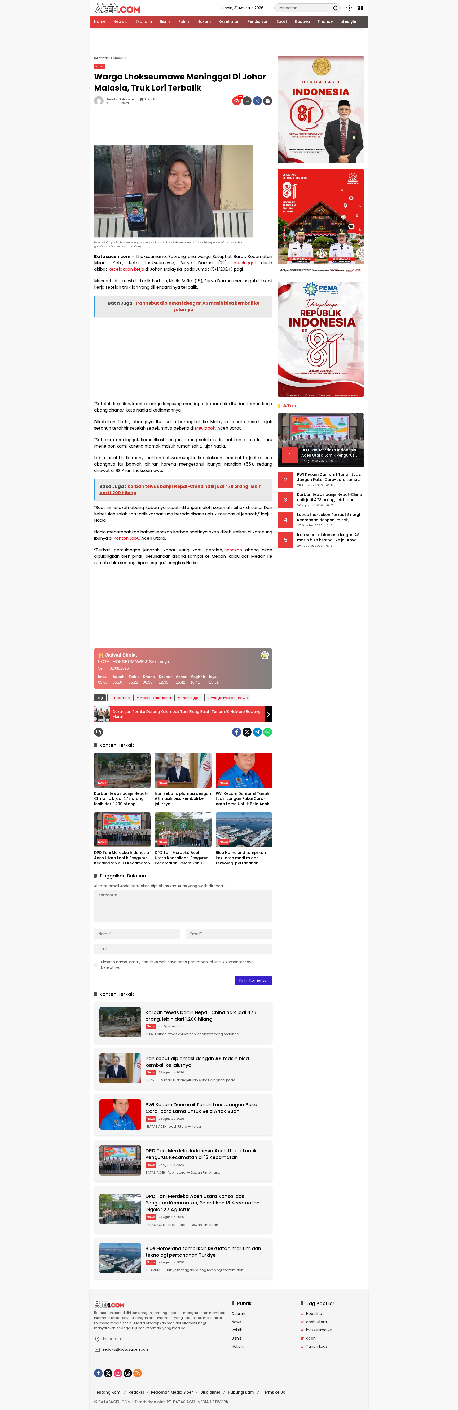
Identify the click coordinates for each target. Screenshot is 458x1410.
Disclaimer (210, 1392)
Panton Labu (126, 538)
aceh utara (316, 1321)
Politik (237, 1330)
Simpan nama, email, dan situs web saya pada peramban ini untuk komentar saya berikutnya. (177, 964)
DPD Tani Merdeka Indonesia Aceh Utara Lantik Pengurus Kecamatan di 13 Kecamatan (122, 857)
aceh (311, 1338)
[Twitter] (247, 732)
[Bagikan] (257, 100)
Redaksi (136, 1392)
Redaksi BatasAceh (120, 99)
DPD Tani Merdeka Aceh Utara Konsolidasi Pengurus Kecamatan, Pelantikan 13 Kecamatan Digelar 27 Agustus (181, 858)
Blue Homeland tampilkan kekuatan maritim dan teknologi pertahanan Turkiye (241, 858)
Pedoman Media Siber (172, 1392)
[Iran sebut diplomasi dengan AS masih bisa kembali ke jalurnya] (183, 770)
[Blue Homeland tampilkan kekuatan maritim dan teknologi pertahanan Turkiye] (244, 829)
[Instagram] (118, 1373)
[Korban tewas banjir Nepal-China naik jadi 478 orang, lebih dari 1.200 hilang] (122, 770)
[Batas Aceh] (118, 7)
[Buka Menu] (361, 8)
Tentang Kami (107, 1392)
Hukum (238, 1346)
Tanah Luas (316, 1346)
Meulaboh (205, 428)
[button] (335, 7)
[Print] (267, 100)
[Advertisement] (229, 41)
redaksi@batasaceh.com (126, 1349)
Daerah (238, 1313)
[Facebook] (236, 732)
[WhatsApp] (267, 732)
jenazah (234, 550)
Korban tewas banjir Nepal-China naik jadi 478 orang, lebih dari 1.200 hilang (121, 798)
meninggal (245, 263)
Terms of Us (273, 1392)
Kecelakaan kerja (155, 697)
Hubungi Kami (241, 1392)
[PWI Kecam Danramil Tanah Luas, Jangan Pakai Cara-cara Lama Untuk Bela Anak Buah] (244, 770)
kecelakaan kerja (126, 269)
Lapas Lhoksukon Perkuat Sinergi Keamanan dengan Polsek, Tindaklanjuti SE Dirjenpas (328, 517)
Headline (122, 697)
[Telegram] (257, 732)
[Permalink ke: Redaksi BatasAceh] (100, 101)
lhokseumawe (319, 1330)
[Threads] (128, 1373)
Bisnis (236, 1338)
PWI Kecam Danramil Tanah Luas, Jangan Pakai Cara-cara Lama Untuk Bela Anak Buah (242, 799)
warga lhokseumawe (229, 697)
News (99, 66)
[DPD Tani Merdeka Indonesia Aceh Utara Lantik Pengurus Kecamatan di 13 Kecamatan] (122, 829)
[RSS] (137, 1373)
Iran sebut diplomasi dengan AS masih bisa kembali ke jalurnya (183, 798)
